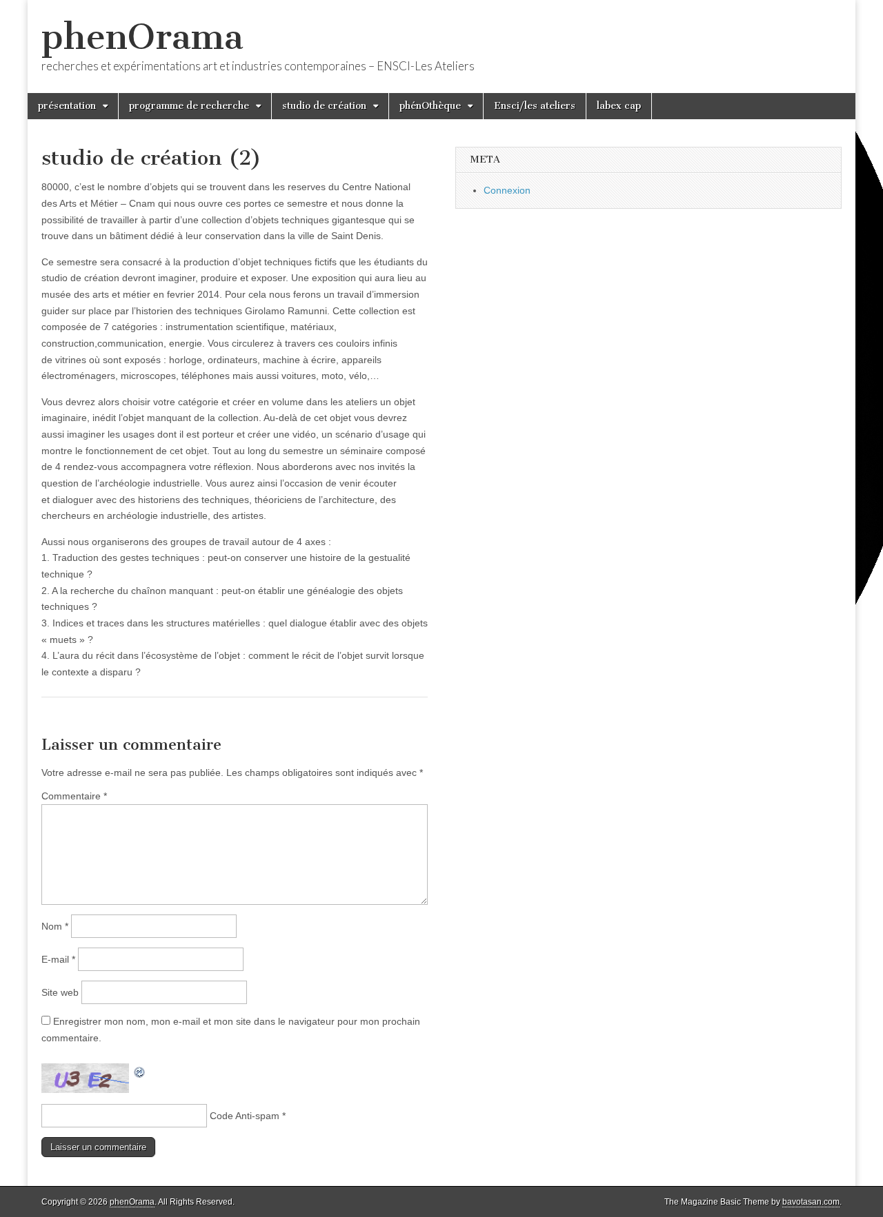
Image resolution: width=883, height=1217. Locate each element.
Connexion (507, 190)
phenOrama (142, 37)
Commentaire (74, 795)
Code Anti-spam (244, 1115)
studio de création (324, 106)
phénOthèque (430, 106)
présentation (67, 106)
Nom (54, 926)
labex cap (619, 106)
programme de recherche (189, 106)
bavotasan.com (811, 1202)
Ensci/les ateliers (534, 106)
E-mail (58, 959)
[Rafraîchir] (140, 1070)
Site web (60, 992)
